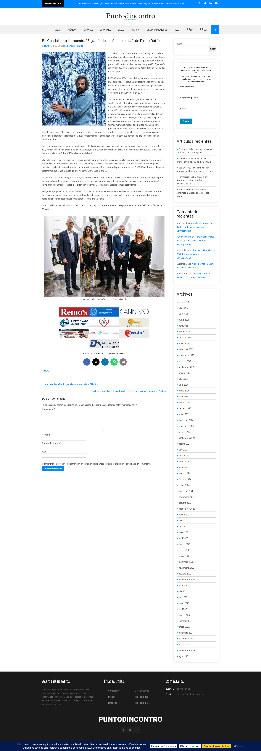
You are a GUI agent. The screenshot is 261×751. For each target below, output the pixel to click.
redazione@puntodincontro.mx (190, 694)
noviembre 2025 (186, 355)
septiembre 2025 (187, 367)
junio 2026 (183, 314)
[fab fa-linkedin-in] (210, 3)
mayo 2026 (184, 320)
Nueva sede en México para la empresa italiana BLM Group (71, 384)
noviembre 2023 (186, 497)
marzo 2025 (184, 402)
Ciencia (135, 30)
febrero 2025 (185, 408)
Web (44, 452)
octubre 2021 (185, 644)
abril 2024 (183, 467)
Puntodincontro (184, 237)
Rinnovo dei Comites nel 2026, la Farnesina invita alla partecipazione (195, 241)
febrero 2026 (185, 337)
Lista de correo (142, 691)
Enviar (186, 121)
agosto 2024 (185, 444)
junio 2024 (183, 455)
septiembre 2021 (187, 650)
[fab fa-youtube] (216, 3)
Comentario (48, 409)
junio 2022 (183, 597)
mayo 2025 (184, 391)
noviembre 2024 (186, 426)
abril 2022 (183, 609)
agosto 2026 (185, 302)
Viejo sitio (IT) (141, 697)
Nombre (46, 435)
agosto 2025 (185, 373)
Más (176, 30)
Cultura (45, 46)
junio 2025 (183, 385)
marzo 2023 (184, 544)
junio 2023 (183, 526)
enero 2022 (184, 627)
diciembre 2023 (186, 491)
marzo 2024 (184, 473)
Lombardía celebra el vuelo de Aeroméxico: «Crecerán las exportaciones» (192, 180)
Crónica (88, 30)
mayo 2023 (184, 532)
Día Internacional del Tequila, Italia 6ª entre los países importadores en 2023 (129, 391)
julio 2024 (183, 450)
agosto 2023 (185, 514)
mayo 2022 (184, 603)
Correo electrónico (51, 443)
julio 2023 (183, 520)
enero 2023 (184, 556)
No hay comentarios (73, 46)
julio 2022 (183, 591)
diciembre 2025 (186, 349)
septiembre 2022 (187, 579)
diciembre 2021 (186, 633)
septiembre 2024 (187, 438)
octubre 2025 (185, 361)
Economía (105, 30)
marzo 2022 (184, 615)
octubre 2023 (185, 503)
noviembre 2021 (186, 638)
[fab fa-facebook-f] (199, 3)
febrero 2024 (185, 479)
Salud (121, 30)
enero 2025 (184, 414)
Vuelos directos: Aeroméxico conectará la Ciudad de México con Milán (193, 192)
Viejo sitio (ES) (142, 703)
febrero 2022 (185, 621)
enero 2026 (184, 343)
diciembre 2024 (186, 420)
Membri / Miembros (157, 30)
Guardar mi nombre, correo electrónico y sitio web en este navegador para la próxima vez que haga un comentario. (96, 464)
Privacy (111, 697)
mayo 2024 (184, 461)
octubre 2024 (185, 432)
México (72, 30)
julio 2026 (183, 308)
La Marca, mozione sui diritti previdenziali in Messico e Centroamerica (195, 227)
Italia (57, 30)
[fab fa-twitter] (204, 3)
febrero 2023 (185, 550)
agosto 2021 (185, 656)
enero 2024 (184, 485)
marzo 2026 (184, 331)
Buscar (180, 44)
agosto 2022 (185, 585)
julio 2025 (183, 379)
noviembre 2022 (186, 568)
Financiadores (115, 703)
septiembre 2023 (187, 509)
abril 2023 (183, 538)
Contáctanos (114, 691)
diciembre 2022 (186, 562)
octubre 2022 (185, 574)
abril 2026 (183, 326)
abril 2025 (183, 396)
